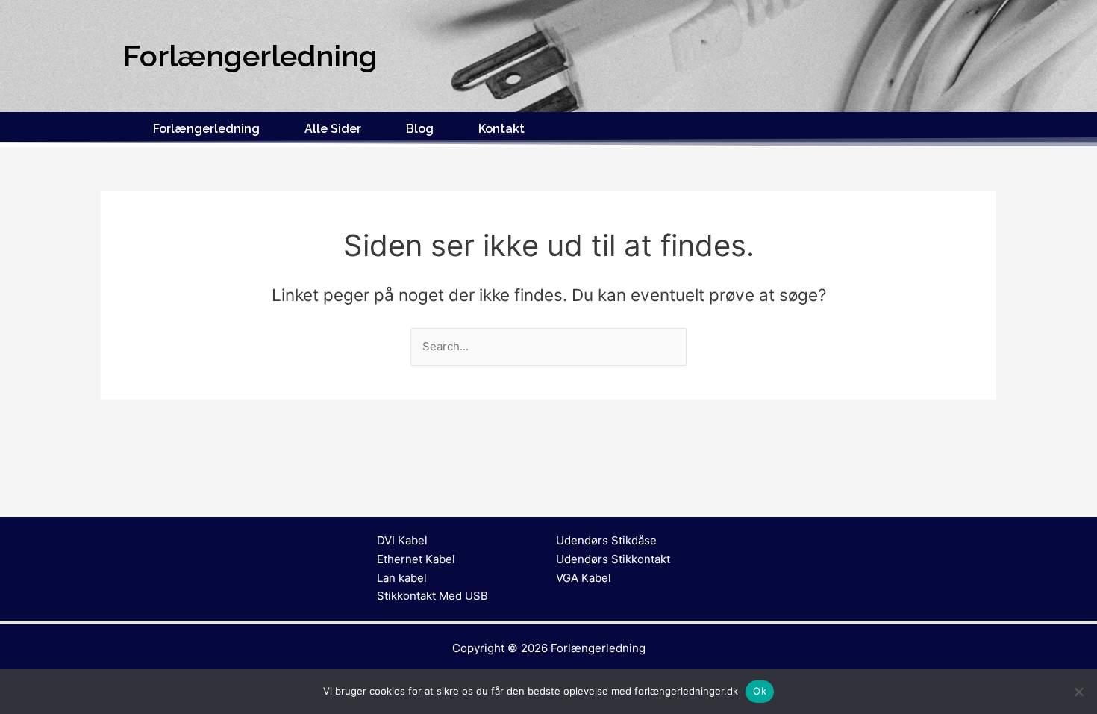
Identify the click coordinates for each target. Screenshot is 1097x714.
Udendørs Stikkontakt (613, 559)
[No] (1078, 691)
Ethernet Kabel (416, 559)
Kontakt (501, 129)
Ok (759, 691)
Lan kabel (402, 578)
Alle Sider (332, 129)
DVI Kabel (402, 540)
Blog (420, 129)
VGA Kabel (583, 578)
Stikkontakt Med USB (432, 596)
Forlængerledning (206, 129)
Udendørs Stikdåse (606, 540)
